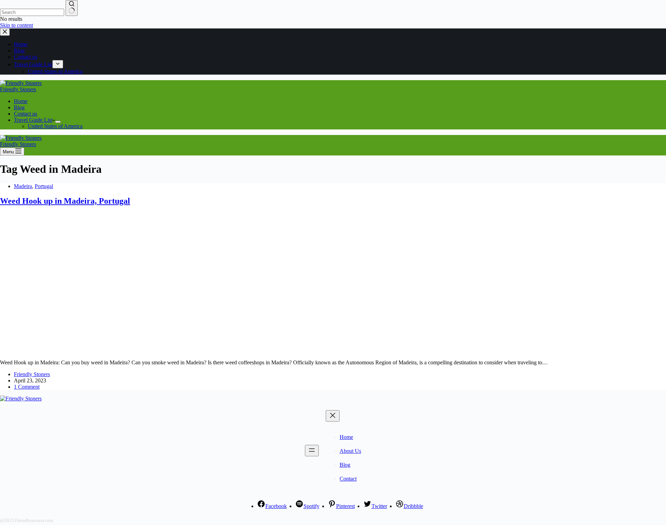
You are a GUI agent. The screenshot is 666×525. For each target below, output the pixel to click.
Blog (19, 107)
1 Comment (27, 387)
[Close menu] (333, 416)
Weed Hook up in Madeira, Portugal (65, 200)
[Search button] (72, 8)
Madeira (23, 186)
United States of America (55, 126)
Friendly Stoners (18, 89)
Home (20, 101)
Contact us (25, 114)
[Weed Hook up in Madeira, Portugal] (133, 351)
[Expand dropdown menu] (58, 122)
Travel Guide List (33, 120)
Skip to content (16, 25)
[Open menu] (312, 450)
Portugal (44, 186)
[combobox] (32, 12)
